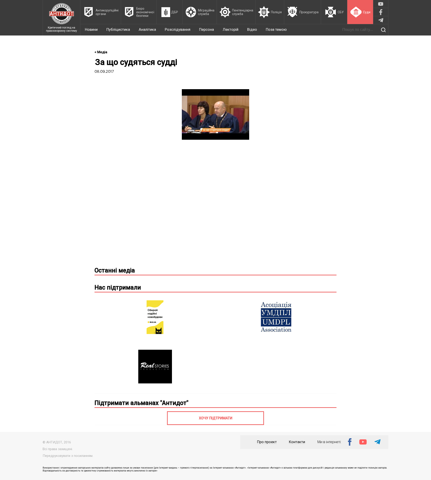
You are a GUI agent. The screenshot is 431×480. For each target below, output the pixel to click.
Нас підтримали (118, 287)
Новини (91, 29)
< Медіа (101, 52)
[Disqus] (215, 205)
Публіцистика (118, 29)
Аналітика (147, 29)
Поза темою (276, 29)
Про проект (267, 442)
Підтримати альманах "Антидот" (141, 403)
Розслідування (177, 29)
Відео (252, 29)
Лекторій (230, 29)
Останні (115, 270)
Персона (206, 29)
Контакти (297, 442)
